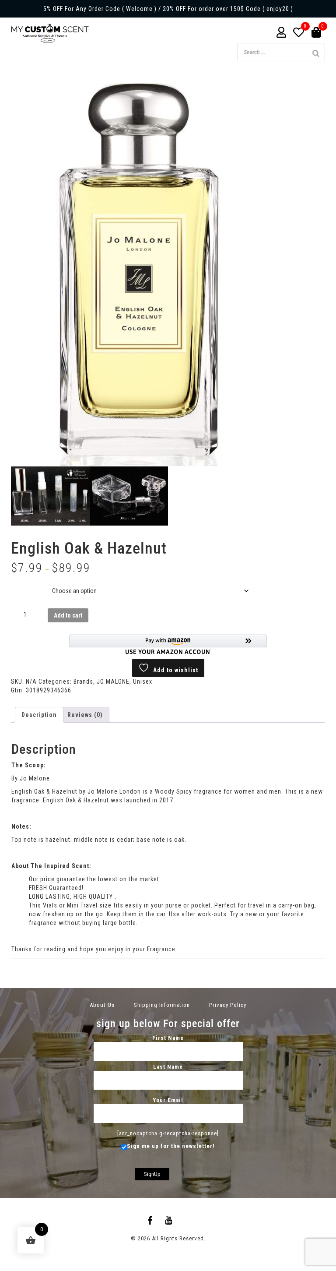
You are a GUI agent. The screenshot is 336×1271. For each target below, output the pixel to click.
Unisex (142, 681)
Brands (83, 681)
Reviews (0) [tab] (85, 714)
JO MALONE (113, 681)
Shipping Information (162, 1005)
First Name (168, 1037)
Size (19, 584)
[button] (168, 644)
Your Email (168, 1100)
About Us (102, 1005)
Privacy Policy (227, 1005)
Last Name (168, 1066)
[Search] (316, 53)
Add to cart (68, 615)
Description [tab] (39, 714)
